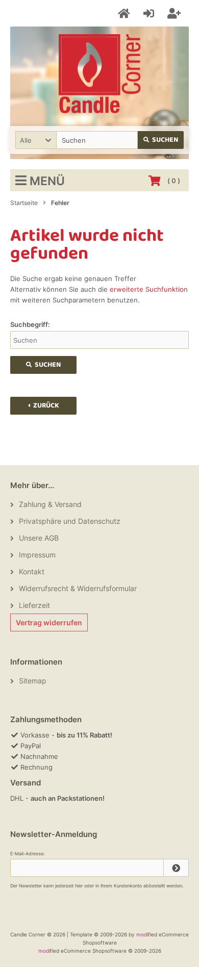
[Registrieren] (175, 13)
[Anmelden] (150, 13)
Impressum (37, 554)
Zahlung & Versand (50, 504)
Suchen (161, 140)
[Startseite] (125, 13)
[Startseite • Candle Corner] (99, 73)
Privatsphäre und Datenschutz (69, 521)
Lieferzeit (34, 605)
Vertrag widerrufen (49, 622)
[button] (35, 140)
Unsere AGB (39, 537)
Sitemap (32, 680)
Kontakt (31, 571)
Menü (47, 181)
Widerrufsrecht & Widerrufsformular (78, 588)
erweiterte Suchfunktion (149, 289)
